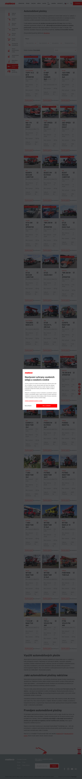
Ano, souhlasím (47, 405)
